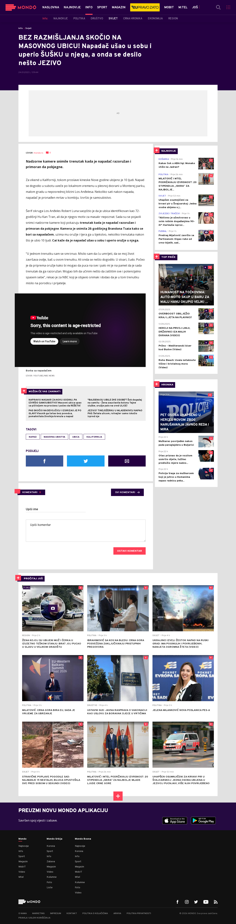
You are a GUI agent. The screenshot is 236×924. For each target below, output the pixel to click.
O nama (22, 913)
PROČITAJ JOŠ (33, 578)
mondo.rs (38, 153)
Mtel (21, 877)
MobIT (22, 866)
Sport (21, 856)
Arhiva (117, 913)
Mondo (22, 839)
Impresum (55, 913)
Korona (51, 846)
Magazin (23, 861)
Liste (50, 887)
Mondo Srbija (54, 839)
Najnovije (23, 846)
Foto (49, 882)
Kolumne (52, 877)
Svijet (28, 28)
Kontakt (72, 913)
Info (20, 28)
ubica (75, 437)
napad (33, 437)
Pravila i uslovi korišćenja (34, 917)
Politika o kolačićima (95, 913)
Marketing (38, 913)
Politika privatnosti (139, 913)
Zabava (51, 861)
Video (21, 871)
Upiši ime (32, 509)
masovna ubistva (54, 437)
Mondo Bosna (83, 839)
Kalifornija (94, 437)
